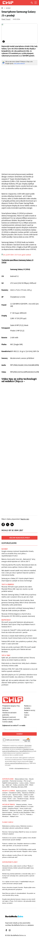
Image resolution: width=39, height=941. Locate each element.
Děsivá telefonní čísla (21, 779)
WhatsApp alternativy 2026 (19, 787)
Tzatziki (26, 796)
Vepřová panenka (21, 790)
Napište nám (25, 519)
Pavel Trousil (6, 19)
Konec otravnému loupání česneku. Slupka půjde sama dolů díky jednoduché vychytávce (18, 888)
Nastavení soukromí (9, 717)
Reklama (5, 710)
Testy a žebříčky (8, 584)
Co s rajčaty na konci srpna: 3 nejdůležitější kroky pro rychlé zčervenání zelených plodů (18, 882)
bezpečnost (6, 620)
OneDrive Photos (13, 808)
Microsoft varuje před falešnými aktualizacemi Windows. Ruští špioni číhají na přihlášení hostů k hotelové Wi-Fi (18, 624)
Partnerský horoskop (16, 781)
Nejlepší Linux (14, 816)
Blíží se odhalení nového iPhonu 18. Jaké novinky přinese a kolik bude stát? (17, 856)
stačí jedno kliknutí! (19, 63)
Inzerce (26, 715)
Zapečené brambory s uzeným (17, 800)
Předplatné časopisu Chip (11, 706)
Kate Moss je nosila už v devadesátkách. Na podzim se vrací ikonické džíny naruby (18, 894)
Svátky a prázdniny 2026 (20, 785)
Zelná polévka (18, 796)
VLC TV (22, 814)
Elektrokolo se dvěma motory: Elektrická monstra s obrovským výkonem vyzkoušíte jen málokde (17, 827)
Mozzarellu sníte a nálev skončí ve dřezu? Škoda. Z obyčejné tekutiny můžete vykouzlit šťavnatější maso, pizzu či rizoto (18, 868)
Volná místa (6, 708)
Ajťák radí (9, 785)
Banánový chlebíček (28, 792)
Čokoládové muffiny (15, 792)
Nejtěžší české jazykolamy (10, 783)
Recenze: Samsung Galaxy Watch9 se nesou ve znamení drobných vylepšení (19, 833)
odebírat (19, 734)
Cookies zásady (7, 722)
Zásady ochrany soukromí (11, 719)
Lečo (14, 798)
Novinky (8, 8)
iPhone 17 (16, 814)
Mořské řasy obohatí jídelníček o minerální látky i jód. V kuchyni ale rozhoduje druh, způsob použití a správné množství (18, 875)
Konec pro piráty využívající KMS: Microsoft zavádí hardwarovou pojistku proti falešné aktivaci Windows (19, 649)
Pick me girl (27, 781)
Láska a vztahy (24, 783)
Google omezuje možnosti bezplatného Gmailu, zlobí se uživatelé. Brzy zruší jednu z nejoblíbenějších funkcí (18, 553)
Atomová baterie (7, 812)
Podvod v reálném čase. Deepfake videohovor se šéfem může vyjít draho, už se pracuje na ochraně (19, 844)
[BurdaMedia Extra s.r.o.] (12, 700)
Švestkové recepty (22, 798)
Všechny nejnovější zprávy (19, 538)
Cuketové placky (7, 796)
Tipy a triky (6, 655)
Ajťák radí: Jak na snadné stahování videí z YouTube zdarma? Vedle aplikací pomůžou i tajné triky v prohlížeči (19, 682)
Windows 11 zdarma (16, 810)
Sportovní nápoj (17, 794)
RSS (25, 717)
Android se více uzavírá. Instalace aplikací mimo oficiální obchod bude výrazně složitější (19, 838)
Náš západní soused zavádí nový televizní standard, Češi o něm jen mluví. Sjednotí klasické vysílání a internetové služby (19, 573)
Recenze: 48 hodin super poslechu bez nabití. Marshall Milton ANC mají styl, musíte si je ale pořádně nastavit (17, 589)
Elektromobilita (6, 814)
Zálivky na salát (28, 794)
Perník (9, 798)
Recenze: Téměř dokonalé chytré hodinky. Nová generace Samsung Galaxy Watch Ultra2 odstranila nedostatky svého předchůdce (19, 602)
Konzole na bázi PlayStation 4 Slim (24, 812)
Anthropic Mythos (29, 810)
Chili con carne (6, 794)
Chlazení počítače (21, 804)
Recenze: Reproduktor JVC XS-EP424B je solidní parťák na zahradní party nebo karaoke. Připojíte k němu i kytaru (19, 850)
